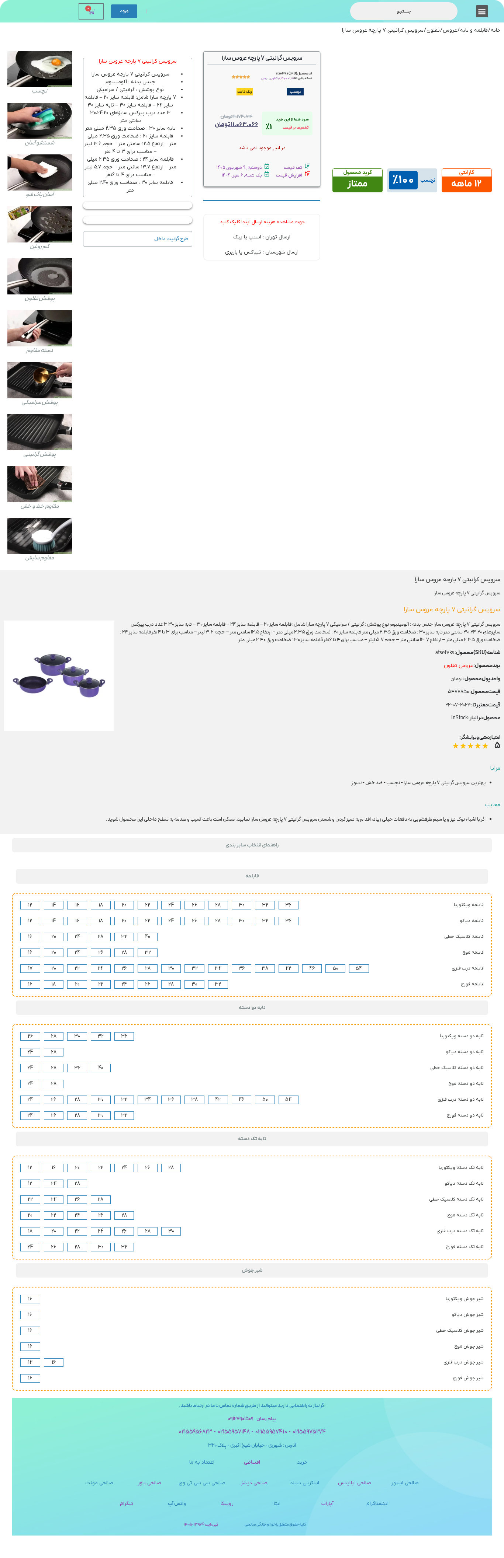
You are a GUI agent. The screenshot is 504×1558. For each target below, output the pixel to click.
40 (147, 936)
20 (124, 905)
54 (359, 968)
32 (265, 905)
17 (30, 968)
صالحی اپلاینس (354, 1483)
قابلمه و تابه (474, 30)
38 (265, 968)
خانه (495, 30)
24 (171, 905)
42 (288, 968)
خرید (302, 1462)
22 (147, 905)
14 (53, 905)
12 (30, 905)
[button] (482, 11)
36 (288, 905)
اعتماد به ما (201, 1462)
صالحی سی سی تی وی (202, 1483)
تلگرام (126, 1503)
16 (77, 905)
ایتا (277, 1503)
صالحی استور (405, 1483)
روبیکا (227, 1503)
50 (335, 968)
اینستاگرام (377, 1503)
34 (218, 968)
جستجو (404, 11)
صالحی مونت (99, 1483)
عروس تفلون (458, 665)
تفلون (433, 30)
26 (194, 905)
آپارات (327, 1503)
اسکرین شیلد (304, 1483)
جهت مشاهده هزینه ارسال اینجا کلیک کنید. (262, 222)
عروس (450, 30)
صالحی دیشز (254, 1483)
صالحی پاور (149, 1483)
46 (312, 968)
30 (242, 905)
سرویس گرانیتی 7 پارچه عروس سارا (138, 61)
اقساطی (252, 1462)
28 (218, 905)
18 (101, 905)
